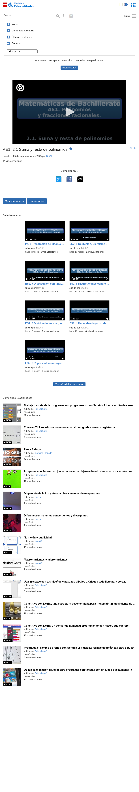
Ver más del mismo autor (69, 384)
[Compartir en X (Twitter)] (58, 179)
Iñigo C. (38, 541)
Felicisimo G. (41, 409)
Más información (14, 201)
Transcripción (36, 201)
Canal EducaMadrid (23, 30)
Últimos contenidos (22, 37)
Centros (16, 43)
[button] (69, 112)
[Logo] (20, 88)
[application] (69, 112)
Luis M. (38, 497)
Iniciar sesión (69, 67)
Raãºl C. (50, 156)
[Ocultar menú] (130, 16)
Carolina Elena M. (44, 453)
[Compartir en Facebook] (69, 179)
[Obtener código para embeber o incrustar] (80, 179)
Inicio (15, 24)
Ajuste (133, 148)
